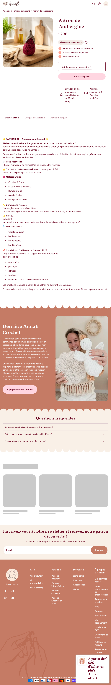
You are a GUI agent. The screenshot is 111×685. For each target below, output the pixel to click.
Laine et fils (78, 576)
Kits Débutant (36, 576)
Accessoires (79, 584)
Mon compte (101, 615)
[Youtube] (13, 598)
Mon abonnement (101, 621)
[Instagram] (6, 598)
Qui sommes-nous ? (101, 580)
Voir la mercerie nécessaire (75, 67)
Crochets (77, 580)
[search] (94, 3)
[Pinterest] (13, 591)
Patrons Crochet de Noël (56, 601)
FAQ (97, 606)
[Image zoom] (28, 42)
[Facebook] (6, 591)
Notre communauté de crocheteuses (101, 590)
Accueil (6, 11)
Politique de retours (100, 643)
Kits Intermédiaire (36, 581)
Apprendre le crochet (101, 600)
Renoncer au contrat (101, 650)
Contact (99, 611)
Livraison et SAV (100, 628)
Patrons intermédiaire (58, 584)
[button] (82, 76)
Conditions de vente (101, 636)
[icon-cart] (100, 3)
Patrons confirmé (55, 592)
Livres (76, 589)
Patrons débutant (21, 11)
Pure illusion (64, 677)
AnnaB (33, 677)
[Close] (106, 658)
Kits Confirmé (36, 587)
